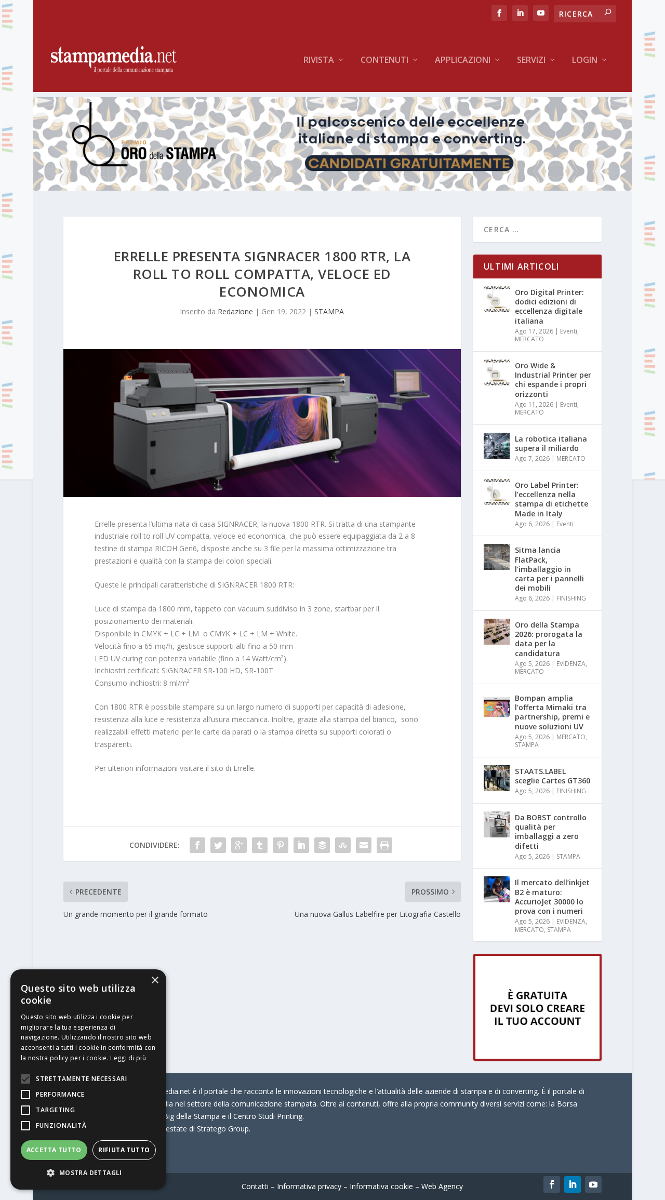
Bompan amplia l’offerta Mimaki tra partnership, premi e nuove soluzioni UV (552, 712)
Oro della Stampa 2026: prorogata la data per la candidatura (548, 639)
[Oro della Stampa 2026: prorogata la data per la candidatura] (497, 632)
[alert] (88, 1079)
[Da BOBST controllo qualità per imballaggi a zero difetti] (497, 824)
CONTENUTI (384, 60)
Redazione (235, 311)
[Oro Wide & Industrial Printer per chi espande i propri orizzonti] (497, 372)
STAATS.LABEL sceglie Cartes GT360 (552, 775)
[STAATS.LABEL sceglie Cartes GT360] (497, 778)
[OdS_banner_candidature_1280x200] (332, 188)
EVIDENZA (571, 663)
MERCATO (529, 339)
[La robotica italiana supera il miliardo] (497, 446)
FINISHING (571, 598)
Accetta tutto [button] (54, 1149)
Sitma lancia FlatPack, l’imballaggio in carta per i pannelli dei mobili (549, 569)
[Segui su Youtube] (593, 1184)
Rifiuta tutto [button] (124, 1149)
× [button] (154, 980)
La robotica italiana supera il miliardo (551, 443)
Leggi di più (128, 1058)
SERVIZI (531, 60)
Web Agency (442, 1186)
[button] (88, 1173)
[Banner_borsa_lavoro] (537, 1058)
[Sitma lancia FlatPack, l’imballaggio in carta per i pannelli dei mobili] (497, 557)
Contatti (255, 1186)
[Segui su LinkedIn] (572, 1184)
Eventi (568, 331)
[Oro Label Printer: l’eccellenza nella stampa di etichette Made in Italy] (497, 492)
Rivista (318, 60)
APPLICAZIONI (462, 60)
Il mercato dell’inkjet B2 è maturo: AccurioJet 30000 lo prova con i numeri (552, 896)
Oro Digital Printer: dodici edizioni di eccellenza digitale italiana (549, 306)
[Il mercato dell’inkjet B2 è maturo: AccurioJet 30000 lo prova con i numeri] (497, 889)
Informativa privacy (309, 1186)
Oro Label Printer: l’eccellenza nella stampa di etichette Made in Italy (551, 499)
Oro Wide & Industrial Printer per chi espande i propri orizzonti (553, 380)
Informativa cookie (381, 1186)
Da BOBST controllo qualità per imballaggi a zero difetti (551, 831)
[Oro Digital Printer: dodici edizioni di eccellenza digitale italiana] (497, 299)
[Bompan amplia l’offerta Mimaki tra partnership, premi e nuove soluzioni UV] (497, 705)
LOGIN (584, 60)
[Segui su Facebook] (551, 1184)
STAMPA (329, 311)
